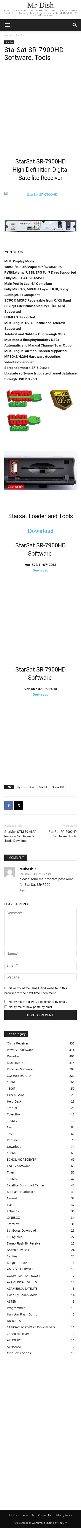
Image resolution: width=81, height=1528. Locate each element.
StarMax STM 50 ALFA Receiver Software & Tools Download (20, 836)
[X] (18, 805)
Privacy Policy (64, 1515)
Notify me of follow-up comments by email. (38, 1001)
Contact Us (44, 1515)
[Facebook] (8, 805)
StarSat (20, 35)
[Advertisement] (40, 110)
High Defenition (26, 787)
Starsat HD (58, 787)
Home (8, 35)
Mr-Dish (14, 1515)
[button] (75, 25)
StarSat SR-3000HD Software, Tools (63, 834)
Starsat (43, 787)
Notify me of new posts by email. (31, 1007)
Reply (22, 890)
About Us (28, 1515)
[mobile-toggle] (7, 25)
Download (41, 531)
